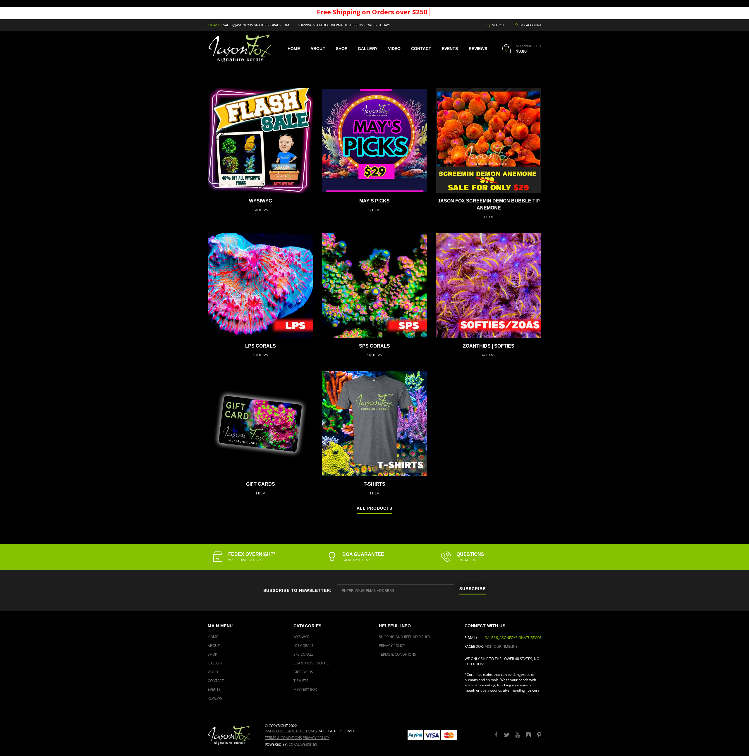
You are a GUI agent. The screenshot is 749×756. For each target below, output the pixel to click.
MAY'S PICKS (374, 200)
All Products (374, 508)
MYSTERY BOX (305, 689)
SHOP (341, 48)
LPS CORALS (260, 345)
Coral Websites (302, 744)
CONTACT (421, 48)
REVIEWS (478, 48)
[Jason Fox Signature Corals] (232, 735)
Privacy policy (316, 737)
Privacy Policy (392, 645)
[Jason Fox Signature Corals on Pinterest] (539, 735)
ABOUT (317, 48)
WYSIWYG (260, 200)
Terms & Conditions (397, 654)
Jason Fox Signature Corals (291, 730)
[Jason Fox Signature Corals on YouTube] (517, 735)
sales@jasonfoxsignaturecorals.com (256, 25)
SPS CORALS (374, 345)
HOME (294, 48)
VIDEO (394, 48)
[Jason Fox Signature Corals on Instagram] (528, 735)
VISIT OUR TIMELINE (501, 646)
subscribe (472, 589)
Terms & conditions (283, 737)
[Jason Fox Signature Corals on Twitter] (506, 735)
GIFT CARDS (260, 484)
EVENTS (450, 48)
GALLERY (367, 48)
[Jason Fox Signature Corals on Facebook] (495, 735)
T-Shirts (374, 484)
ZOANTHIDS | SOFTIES (488, 345)
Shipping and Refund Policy (404, 636)
